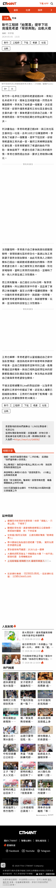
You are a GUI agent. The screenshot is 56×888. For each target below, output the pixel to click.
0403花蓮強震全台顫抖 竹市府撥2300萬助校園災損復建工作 (27, 489)
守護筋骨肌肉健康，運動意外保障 (44, 791)
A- (12, 88)
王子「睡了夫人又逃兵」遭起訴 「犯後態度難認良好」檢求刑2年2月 (10, 773)
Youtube (30, 851)
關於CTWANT (10, 840)
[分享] (3, 865)
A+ (5, 88)
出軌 (6, 48)
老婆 (35, 42)
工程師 (16, 42)
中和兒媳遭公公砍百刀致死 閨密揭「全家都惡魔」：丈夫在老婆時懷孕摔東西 (10, 755)
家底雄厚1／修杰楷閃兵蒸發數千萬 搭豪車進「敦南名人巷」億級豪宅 (10, 809)
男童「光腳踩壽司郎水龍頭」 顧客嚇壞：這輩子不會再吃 (27, 755)
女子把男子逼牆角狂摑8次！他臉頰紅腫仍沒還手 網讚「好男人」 (27, 683)
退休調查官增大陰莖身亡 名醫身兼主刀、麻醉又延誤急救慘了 (9, 683)
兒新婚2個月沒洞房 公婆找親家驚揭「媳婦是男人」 (30, 536)
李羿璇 (11, 33)
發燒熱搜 (10, 845)
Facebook (14, 851)
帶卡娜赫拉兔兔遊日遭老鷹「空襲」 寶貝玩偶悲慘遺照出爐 (30, 544)
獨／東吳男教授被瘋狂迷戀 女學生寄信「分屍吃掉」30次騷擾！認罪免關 (27, 719)
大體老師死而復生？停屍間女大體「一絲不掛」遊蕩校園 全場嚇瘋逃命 (30, 555)
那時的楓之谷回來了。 (26, 773)
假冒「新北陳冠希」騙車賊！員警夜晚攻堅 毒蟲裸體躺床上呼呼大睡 (28, 481)
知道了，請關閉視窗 (47, 874)
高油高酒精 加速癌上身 (44, 719)
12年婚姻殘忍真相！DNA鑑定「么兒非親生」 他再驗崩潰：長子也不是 (27, 809)
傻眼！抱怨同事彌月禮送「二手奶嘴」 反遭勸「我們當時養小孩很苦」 (26, 458)
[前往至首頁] (9, 3)
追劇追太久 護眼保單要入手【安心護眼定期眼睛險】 (44, 755)
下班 (26, 42)
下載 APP (44, 3)
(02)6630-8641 (32, 573)
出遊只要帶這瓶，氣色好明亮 (26, 737)
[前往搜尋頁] (52, 3)
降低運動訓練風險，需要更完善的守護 (9, 719)
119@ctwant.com (22, 576)
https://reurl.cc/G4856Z (27, 439)
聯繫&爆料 (26, 840)
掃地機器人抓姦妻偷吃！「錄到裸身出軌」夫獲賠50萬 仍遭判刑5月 (45, 737)
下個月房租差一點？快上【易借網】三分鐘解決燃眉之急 (27, 701)
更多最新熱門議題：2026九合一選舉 (25, 549)
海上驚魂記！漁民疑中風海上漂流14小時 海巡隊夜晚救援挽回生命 (28, 466)
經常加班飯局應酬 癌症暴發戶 (44, 683)
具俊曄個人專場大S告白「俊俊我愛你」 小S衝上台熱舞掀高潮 (27, 474)
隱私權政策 (40, 840)
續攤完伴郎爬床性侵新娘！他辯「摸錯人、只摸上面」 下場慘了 (29, 522)
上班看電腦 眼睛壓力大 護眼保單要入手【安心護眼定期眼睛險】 (27, 561)
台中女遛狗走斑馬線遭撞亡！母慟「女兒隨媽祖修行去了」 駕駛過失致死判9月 (45, 701)
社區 (43, 42)
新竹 (6, 42)
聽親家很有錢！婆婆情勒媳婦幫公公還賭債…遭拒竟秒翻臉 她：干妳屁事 (29, 529)
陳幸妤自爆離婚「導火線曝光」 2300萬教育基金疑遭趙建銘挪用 (45, 809)
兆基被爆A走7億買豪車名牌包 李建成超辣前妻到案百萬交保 (27, 791)
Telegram (45, 851)
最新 (16, 10)
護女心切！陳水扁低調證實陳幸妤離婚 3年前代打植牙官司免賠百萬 (10, 737)
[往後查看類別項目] (49, 10)
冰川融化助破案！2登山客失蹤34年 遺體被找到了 (45, 773)
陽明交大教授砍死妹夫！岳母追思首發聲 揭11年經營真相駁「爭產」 (10, 701)
